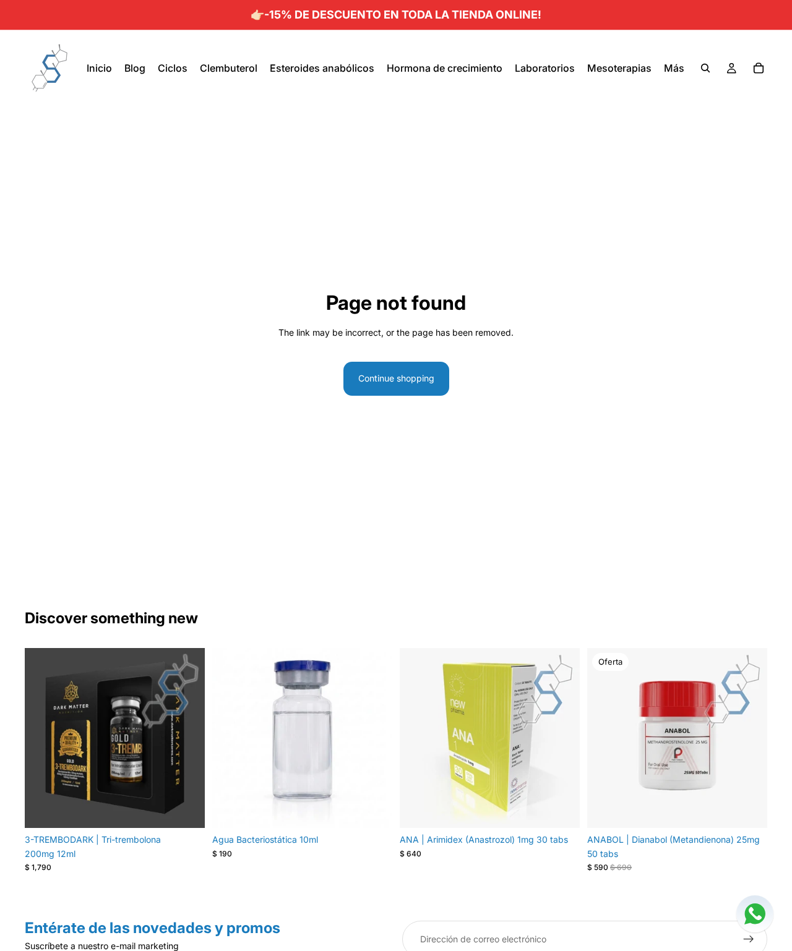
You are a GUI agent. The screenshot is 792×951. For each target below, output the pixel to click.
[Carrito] (758, 68)
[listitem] (674, 68)
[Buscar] (705, 68)
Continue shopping (396, 378)
